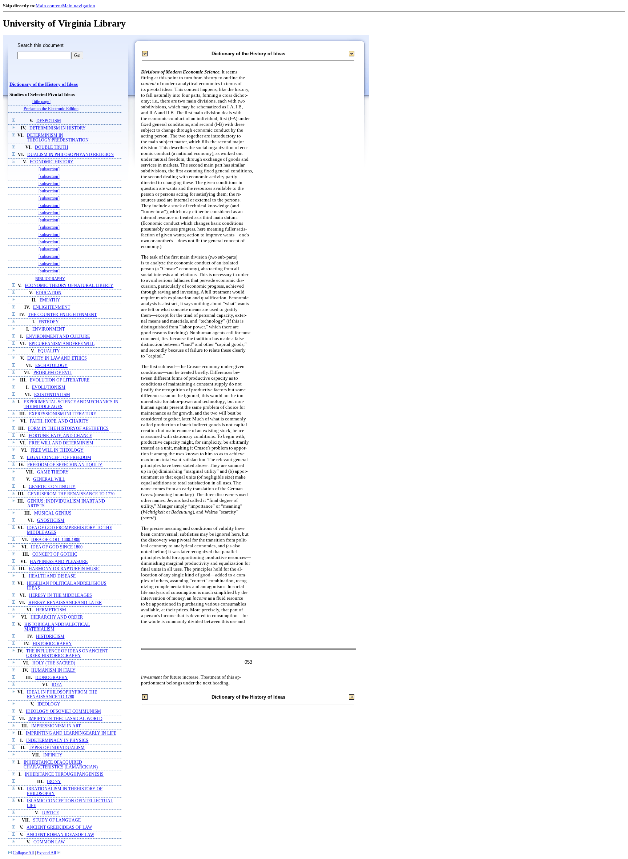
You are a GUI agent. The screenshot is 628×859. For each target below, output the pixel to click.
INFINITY (53, 755)
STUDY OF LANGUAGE (57, 820)
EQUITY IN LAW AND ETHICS (57, 358)
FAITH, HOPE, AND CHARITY (59, 421)
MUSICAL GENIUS (53, 513)
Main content (49, 5)
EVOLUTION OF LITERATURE (59, 380)
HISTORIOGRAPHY (52, 644)
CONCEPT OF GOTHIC (54, 554)
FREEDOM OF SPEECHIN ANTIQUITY (64, 465)
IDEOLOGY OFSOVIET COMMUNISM (63, 711)
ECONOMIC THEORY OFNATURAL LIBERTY (69, 285)
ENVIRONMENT (48, 329)
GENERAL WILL (49, 479)
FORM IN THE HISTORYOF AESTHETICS (68, 428)
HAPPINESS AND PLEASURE (59, 561)
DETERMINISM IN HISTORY (57, 128)
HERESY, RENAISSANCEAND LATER (65, 602)
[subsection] (49, 169)
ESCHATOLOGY (51, 365)
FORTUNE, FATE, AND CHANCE (60, 436)
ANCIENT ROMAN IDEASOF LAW (60, 834)
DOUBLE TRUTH (51, 147)
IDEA (57, 685)
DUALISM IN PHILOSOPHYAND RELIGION (70, 154)
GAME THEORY (53, 472)
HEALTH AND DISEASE (52, 576)
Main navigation (78, 5)
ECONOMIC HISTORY (51, 162)
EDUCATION (48, 293)
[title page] (41, 101)
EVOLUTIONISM (48, 387)
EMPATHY (50, 300)
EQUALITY (49, 351)
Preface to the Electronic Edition (51, 109)
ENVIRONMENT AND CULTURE (58, 336)
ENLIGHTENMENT (51, 307)
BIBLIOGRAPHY (50, 278)
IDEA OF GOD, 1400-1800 (55, 540)
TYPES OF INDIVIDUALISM (57, 748)
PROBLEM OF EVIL (52, 373)
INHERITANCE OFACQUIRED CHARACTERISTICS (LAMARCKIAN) (61, 765)
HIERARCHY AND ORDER (57, 617)
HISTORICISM (50, 636)
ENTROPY (49, 322)
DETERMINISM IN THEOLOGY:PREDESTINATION (58, 138)
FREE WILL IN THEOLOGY (57, 450)
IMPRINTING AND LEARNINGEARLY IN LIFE (71, 733)
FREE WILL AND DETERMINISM (61, 443)
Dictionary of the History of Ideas (43, 84)
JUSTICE (50, 813)
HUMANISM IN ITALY (53, 670)
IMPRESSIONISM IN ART (56, 726)
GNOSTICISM (50, 520)
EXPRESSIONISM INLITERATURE (62, 414)
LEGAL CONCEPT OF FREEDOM (59, 457)
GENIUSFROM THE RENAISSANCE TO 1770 (71, 494)
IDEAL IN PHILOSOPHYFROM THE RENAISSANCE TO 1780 (62, 694)
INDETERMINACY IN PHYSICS (57, 740)
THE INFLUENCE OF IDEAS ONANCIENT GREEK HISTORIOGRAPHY (67, 653)
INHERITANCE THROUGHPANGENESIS (64, 774)
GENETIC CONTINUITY (52, 486)
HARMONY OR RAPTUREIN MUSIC (64, 569)
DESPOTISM (48, 121)
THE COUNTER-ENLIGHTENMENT (62, 314)
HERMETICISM (51, 610)
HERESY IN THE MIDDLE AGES (60, 595)
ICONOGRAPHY (51, 677)
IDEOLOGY (48, 704)
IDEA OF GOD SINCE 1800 (56, 547)
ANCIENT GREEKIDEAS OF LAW (59, 827)
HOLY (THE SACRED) (53, 663)
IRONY (54, 781)
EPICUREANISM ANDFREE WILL (61, 343)
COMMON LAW (49, 842)
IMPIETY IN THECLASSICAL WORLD (65, 718)
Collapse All (23, 853)
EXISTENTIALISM (52, 394)
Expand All (46, 853)
